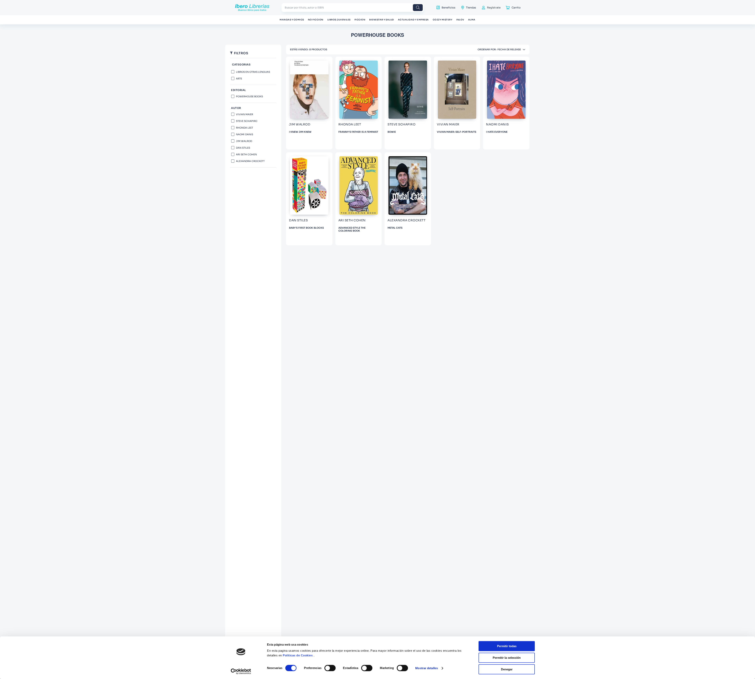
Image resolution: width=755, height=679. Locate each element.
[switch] (330, 668)
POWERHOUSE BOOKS (249, 96)
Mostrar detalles (426, 668)
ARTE (239, 78)
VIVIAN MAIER (244, 114)
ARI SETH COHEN (246, 154)
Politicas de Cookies (298, 655)
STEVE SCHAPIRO (246, 121)
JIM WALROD (244, 141)
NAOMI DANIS (244, 134)
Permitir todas (507, 646)
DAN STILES (243, 147)
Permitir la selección (507, 657)
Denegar (507, 669)
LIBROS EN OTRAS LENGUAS (253, 71)
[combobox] (353, 7)
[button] (253, 64)
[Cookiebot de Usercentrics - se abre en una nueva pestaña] (241, 671)
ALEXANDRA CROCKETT (250, 161)
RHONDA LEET (244, 127)
